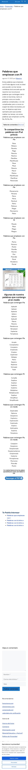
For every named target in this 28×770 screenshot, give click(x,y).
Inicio (2, 6)
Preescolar (9, 6)
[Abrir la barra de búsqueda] (22, 1)
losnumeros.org (7, 703)
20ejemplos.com (8, 707)
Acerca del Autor (8, 723)
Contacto (5, 727)
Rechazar (14, 766)
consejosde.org (7, 710)
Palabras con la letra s (15, 520)
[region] (14, 756)
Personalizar (14, 762)
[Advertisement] (14, 26)
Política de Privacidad (9, 736)
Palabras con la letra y (15, 523)
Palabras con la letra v (15, 525)
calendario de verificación (11, 713)
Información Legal (8, 730)
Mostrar (21, 125)
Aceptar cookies (14, 758)
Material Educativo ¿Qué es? (12, 733)
